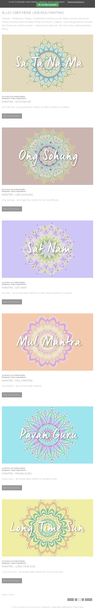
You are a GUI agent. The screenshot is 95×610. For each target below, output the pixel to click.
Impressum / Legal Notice (51, 607)
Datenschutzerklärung (76, 2)
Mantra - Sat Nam (14, 287)
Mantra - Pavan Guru (17, 473)
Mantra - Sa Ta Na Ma (16, 101)
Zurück (70, 599)
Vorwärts (88, 599)
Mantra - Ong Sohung (17, 194)
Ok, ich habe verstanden (47, 5)
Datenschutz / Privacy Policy (72, 607)
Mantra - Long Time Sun (18, 566)
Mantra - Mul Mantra (17, 380)
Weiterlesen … (12, 116)
